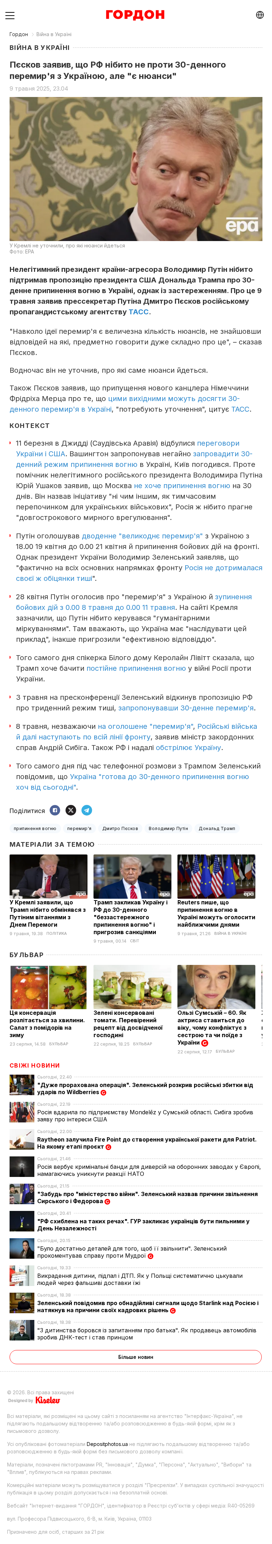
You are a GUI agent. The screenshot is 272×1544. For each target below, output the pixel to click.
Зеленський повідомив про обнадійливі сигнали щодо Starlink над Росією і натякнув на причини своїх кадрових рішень (148, 1306)
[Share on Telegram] (86, 811)
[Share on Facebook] (55, 811)
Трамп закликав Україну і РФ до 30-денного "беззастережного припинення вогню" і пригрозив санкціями (131, 917)
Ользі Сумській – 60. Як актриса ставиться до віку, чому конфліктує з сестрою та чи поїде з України (211, 1027)
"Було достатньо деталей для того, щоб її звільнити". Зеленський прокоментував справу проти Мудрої (132, 1252)
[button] (10, 15)
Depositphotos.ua (107, 1444)
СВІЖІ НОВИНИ (35, 1065)
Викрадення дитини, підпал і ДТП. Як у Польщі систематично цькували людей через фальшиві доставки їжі (140, 1279)
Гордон (19, 34)
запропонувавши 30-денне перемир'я (186, 708)
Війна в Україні (54, 34)
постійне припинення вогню (136, 668)
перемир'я (79, 828)
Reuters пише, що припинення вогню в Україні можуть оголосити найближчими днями (216, 913)
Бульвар (27, 955)
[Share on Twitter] (71, 811)
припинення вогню (35, 828)
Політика (56, 933)
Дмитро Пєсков (120, 828)
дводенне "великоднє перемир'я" (142, 536)
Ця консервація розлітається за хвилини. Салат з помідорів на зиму (47, 1024)
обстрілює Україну (188, 747)
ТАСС (139, 312)
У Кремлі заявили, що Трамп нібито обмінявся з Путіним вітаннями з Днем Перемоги (48, 913)
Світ (134, 941)
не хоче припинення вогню (182, 485)
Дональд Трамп (217, 828)
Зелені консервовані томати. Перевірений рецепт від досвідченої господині (128, 1024)
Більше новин (135, 1357)
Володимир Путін (168, 828)
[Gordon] (135, 15)
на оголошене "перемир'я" (145, 726)
